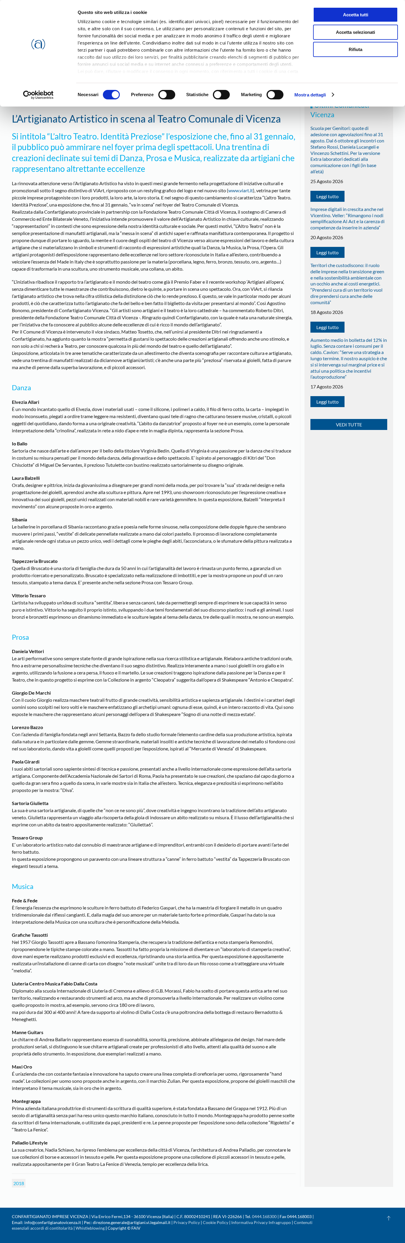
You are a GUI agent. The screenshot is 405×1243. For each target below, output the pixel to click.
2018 (18, 1183)
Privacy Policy (186, 1222)
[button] (388, 1218)
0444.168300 (264, 1216)
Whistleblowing (90, 1228)
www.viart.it (240, 190)
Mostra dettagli (310, 94)
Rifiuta (355, 49)
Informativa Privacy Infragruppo (261, 1222)
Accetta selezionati (355, 32)
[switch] (166, 94)
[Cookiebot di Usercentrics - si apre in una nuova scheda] (38, 95)
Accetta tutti (355, 14)
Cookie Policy (215, 1222)
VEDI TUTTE (349, 424)
